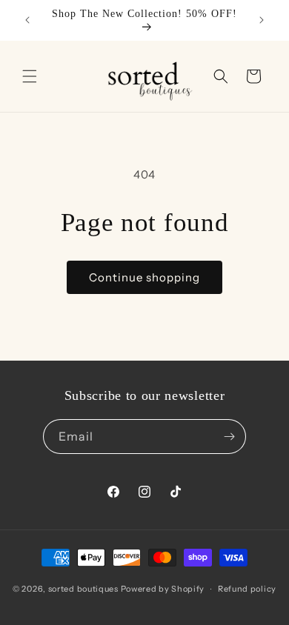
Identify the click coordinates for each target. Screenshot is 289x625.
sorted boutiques (83, 589)
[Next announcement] (261, 20)
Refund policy (247, 589)
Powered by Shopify (163, 589)
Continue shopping (144, 277)
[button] (29, 76)
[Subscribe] (229, 436)
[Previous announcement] (27, 20)
